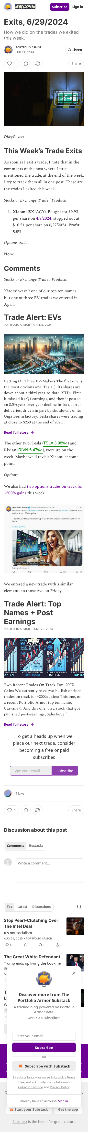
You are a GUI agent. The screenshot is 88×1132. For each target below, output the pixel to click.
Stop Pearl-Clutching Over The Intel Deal (31, 923)
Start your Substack (31, 1109)
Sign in (77, 7)
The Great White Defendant (32, 956)
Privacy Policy (59, 1087)
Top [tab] (9, 907)
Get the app (68, 1109)
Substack (19, 1121)
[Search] (79, 907)
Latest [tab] (22, 907)
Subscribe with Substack (47, 1066)
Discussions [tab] (41, 907)
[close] (74, 973)
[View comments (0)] (26, 63)
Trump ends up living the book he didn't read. (32, 965)
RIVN (30, 450)
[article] (44, 932)
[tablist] (25, 846)
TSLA (55, 443)
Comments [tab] (15, 845)
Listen (77, 50)
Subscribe (59, 7)
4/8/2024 (43, 218)
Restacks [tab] (36, 845)
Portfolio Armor (29, 47)
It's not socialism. (18, 932)
